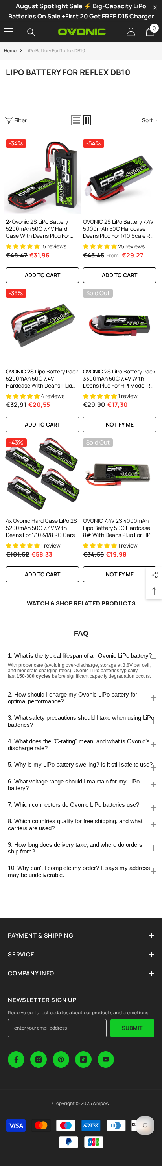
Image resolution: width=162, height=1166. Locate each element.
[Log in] (131, 32)
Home (10, 50)
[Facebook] (16, 1059)
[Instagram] (38, 1059)
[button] (76, 120)
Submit (132, 1028)
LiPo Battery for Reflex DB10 (55, 50)
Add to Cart (119, 275)
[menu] (8, 32)
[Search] (31, 32)
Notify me (120, 424)
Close (155, 8)
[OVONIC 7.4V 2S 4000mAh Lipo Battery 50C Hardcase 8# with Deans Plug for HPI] (119, 474)
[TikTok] (83, 1059)
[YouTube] (106, 1059)
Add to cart (42, 275)
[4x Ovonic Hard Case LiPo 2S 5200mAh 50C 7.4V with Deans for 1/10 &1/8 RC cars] (42, 474)
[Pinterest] (61, 1059)
